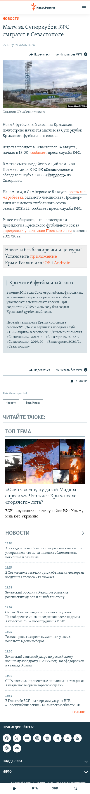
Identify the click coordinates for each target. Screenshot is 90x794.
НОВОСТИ (17, 533)
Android (62, 263)
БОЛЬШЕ (78, 712)
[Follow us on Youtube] (27, 738)
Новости (11, 19)
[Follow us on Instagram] (37, 738)
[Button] (39, 54)
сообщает (38, 153)
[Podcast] (7, 748)
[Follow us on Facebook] (7, 738)
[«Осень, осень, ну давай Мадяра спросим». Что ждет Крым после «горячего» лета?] (45, 461)
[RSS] (77, 738)
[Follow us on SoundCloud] (67, 738)
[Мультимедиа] (14, 788)
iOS (46, 263)
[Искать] (75, 788)
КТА (35, 788)
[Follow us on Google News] (47, 738)
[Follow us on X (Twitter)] (17, 738)
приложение (43, 256)
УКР (55, 788)
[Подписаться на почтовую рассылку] (17, 748)
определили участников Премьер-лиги (37, 231)
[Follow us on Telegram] (57, 738)
